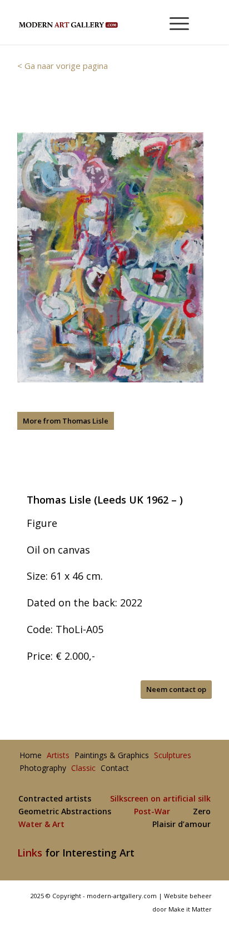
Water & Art (41, 824)
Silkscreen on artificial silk (160, 799)
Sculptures (172, 755)
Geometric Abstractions (64, 811)
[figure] (110, 257)
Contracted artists (54, 799)
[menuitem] (174, 22)
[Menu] (173, 22)
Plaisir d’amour (181, 824)
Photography (42, 768)
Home (30, 755)
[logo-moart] (95, 22)
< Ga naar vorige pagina (62, 65)
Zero (202, 811)
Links (29, 852)
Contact (115, 768)
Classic (83, 768)
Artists (58, 755)
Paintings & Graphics (111, 755)
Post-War (152, 811)
